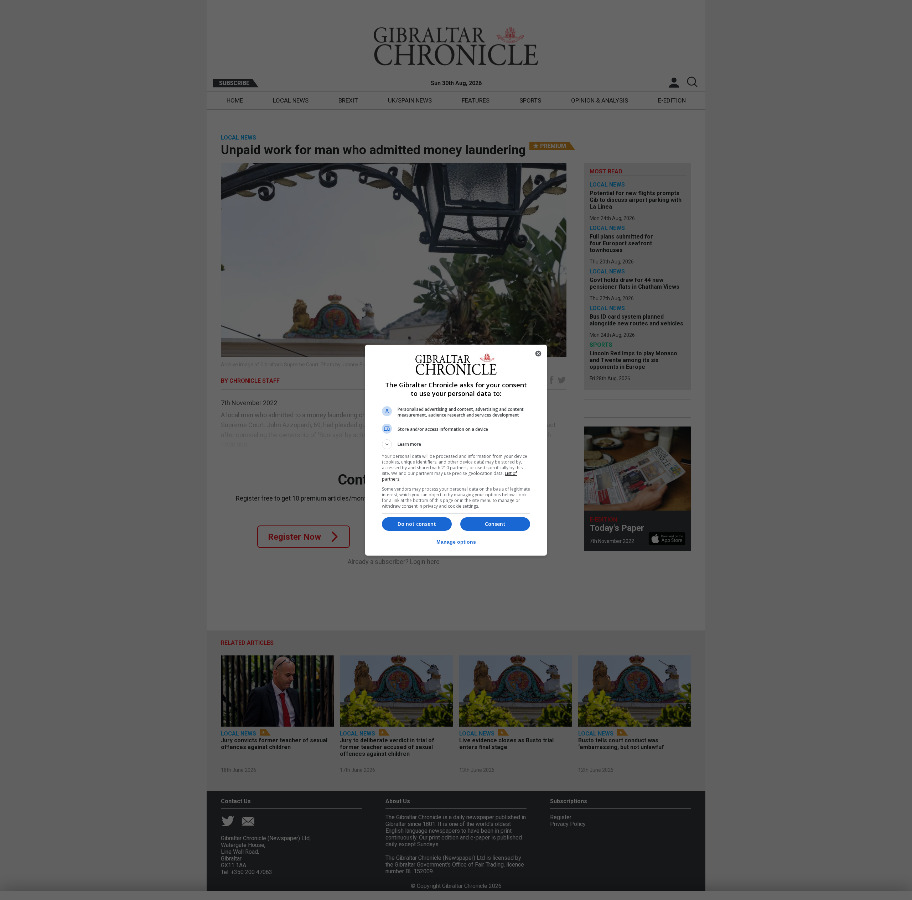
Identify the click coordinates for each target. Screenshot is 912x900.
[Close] (538, 353)
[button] (456, 444)
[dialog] (456, 450)
